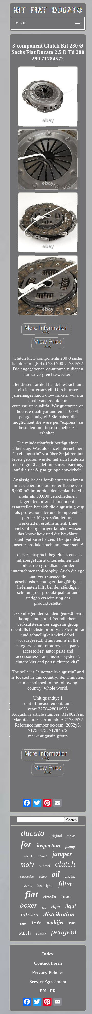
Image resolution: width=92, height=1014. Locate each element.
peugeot (64, 931)
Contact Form (48, 963)
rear (23, 923)
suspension (27, 876)
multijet (55, 922)
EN (43, 990)
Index (47, 953)
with (25, 933)
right (55, 906)
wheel (44, 865)
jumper (62, 854)
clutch (65, 863)
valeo (43, 876)
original (56, 836)
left (36, 923)
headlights (45, 885)
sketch (28, 886)
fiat (31, 894)
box (44, 908)
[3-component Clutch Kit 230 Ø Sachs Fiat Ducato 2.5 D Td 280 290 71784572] (48, 97)
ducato (32, 833)
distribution (59, 914)
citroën (49, 896)
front (66, 896)
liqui (70, 906)
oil (56, 874)
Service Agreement (47, 981)
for (26, 844)
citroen (29, 914)
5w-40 (71, 836)
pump (70, 846)
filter (65, 884)
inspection (48, 845)
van (72, 922)
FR (53, 990)
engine (70, 876)
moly (27, 864)
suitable (28, 856)
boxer (28, 905)
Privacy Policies (47, 972)
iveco (41, 933)
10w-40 (42, 856)
